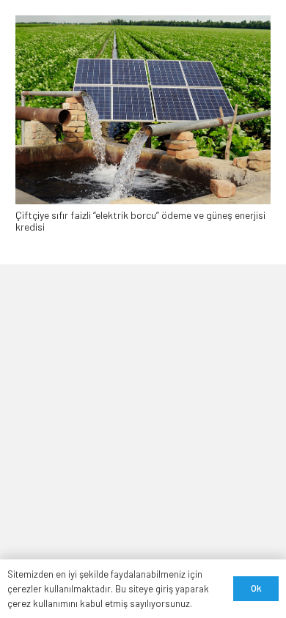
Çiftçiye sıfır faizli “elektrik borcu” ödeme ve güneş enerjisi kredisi (140, 221)
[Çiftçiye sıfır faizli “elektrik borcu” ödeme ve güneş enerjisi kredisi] (143, 21)
